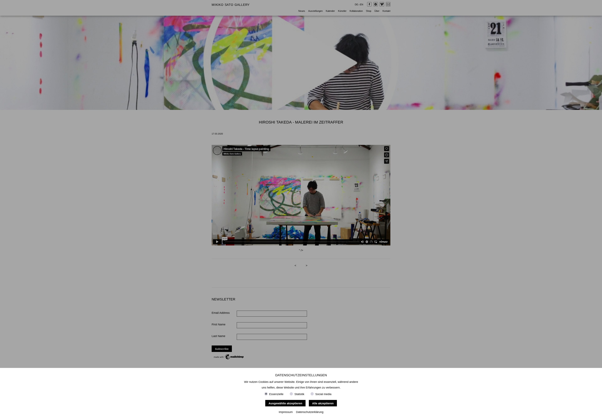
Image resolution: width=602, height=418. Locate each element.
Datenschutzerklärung (309, 412)
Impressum (286, 412)
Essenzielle (276, 394)
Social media (323, 394)
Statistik (299, 394)
